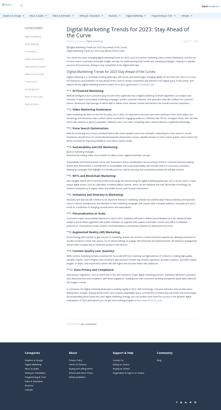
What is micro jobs (34, 96)
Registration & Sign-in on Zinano (128, 372)
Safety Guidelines (77, 377)
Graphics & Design (12, 15)
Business (113, 15)
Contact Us (118, 360)
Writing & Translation (90, 15)
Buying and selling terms (81, 368)
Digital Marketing (134, 15)
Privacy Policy (75, 360)
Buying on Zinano (121, 368)
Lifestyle (185, 15)
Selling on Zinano (121, 364)
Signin (205, 6)
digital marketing (33, 36)
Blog (159, 360)
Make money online (34, 74)
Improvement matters (35, 66)
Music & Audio (37, 15)
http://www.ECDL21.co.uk (149, 300)
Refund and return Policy (81, 372)
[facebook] (176, 402)
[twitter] (191, 402)
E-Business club (146, 84)
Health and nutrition (34, 59)
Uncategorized (32, 89)
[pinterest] (195, 402)
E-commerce (31, 51)
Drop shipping (31, 44)
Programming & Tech (162, 15)
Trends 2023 (31, 81)
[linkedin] (186, 402)
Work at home (32, 104)
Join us (215, 6)
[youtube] (181, 402)
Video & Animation (61, 15)
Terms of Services (77, 364)
